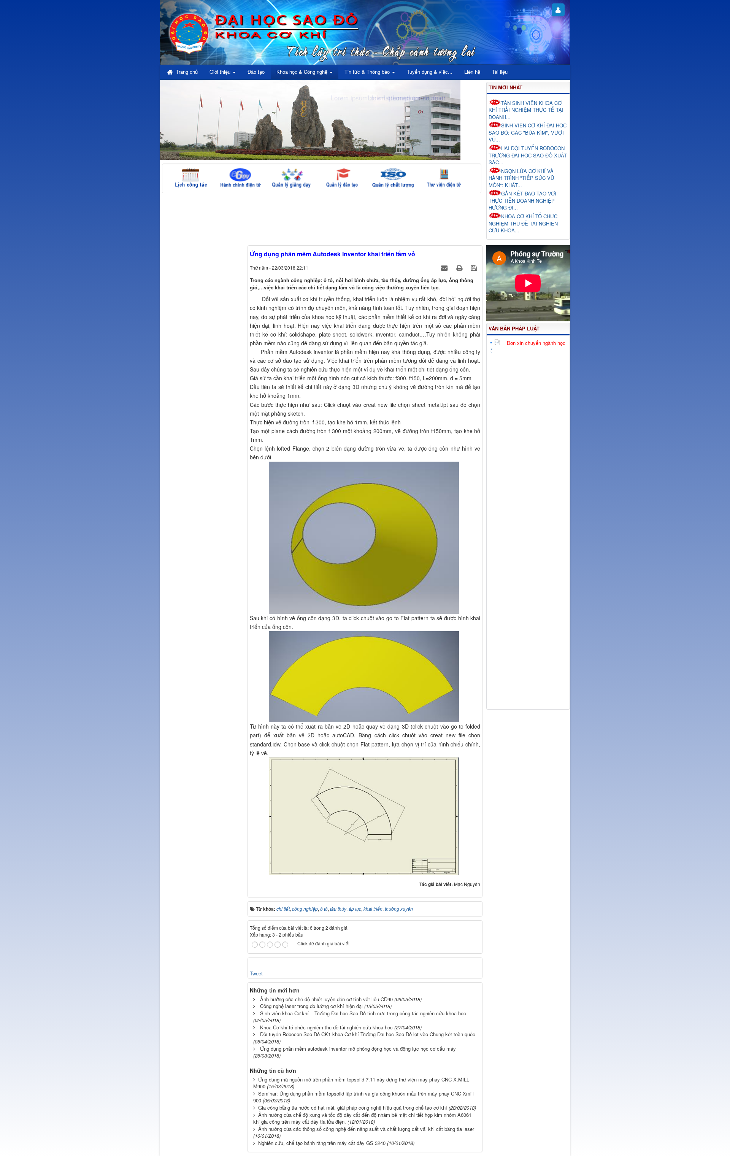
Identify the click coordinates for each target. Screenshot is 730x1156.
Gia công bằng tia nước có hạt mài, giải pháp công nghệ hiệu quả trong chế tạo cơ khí (352, 1107)
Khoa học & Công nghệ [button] (302, 71)
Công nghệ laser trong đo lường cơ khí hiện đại (311, 1006)
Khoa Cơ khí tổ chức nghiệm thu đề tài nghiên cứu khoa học (326, 1027)
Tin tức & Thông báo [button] (367, 71)
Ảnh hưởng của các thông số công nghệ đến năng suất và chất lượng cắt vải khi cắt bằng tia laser (366, 1128)
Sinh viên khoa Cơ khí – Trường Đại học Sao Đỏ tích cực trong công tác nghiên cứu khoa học (363, 1013)
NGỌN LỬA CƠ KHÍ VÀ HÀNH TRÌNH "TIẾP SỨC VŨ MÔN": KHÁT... (521, 178)
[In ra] (460, 267)
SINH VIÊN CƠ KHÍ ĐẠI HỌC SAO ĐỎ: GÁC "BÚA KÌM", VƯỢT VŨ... (528, 132)
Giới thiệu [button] (220, 71)
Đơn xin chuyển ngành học (536, 342)
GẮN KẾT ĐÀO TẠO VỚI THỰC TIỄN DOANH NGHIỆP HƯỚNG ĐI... (522, 200)
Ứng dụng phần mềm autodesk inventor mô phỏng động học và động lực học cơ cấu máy (358, 1048)
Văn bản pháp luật (514, 328)
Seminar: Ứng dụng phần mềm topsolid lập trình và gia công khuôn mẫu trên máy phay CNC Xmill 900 (363, 1097)
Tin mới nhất (505, 87)
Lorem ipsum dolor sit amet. (407, 97)
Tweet (256, 973)
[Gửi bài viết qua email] (445, 267)
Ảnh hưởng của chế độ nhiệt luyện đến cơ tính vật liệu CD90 (326, 999)
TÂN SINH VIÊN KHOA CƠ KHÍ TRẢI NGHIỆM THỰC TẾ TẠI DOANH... (526, 110)
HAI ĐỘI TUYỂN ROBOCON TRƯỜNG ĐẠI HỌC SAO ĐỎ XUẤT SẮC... (528, 155)
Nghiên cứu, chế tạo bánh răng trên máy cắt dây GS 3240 (322, 1142)
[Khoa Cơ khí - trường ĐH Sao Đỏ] (189, 32)
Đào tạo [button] (256, 71)
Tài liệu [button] (500, 71)
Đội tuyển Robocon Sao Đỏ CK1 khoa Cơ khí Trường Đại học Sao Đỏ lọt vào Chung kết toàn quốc (367, 1034)
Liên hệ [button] (472, 71)
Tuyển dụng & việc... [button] (429, 71)
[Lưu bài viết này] (474, 267)
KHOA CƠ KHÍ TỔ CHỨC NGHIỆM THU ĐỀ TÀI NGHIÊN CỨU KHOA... (523, 223)
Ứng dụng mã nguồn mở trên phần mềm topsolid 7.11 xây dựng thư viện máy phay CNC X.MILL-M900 (361, 1083)
